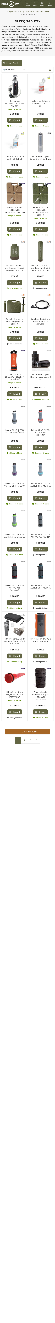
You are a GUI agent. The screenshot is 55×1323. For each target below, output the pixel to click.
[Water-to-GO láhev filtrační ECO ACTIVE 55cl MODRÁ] (40, 469)
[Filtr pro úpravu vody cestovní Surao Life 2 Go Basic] (14, 625)
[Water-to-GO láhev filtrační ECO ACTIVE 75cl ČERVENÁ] (14, 571)
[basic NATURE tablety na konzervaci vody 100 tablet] (14, 142)
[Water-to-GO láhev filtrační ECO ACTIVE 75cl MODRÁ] (40, 571)
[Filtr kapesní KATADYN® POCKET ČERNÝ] (14, 87)
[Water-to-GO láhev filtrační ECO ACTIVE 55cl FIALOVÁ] (14, 469)
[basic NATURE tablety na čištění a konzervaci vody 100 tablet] (40, 87)
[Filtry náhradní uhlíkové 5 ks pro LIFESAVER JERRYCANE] (40, 678)
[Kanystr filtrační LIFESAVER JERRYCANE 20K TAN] (14, 193)
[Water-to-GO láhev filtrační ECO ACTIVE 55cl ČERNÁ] (14, 416)
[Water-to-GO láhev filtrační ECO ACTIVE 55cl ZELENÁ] (14, 520)
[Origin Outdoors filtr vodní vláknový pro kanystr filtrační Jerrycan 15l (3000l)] (40, 251)
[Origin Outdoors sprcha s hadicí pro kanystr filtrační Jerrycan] (40, 305)
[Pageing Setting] (50, 69)
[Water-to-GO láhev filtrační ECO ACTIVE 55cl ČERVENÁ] (40, 416)
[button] (34, 4)
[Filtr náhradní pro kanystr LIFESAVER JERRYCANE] (14, 678)
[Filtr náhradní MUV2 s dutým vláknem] (40, 625)
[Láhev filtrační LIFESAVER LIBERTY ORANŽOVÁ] (14, 360)
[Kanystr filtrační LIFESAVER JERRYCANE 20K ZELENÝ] (40, 193)
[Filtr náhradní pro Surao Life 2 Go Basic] (40, 142)
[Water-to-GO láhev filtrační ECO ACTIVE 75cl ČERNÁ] (40, 520)
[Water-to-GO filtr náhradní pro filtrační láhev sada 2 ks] (40, 360)
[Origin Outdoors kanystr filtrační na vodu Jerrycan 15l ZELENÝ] (14, 305)
